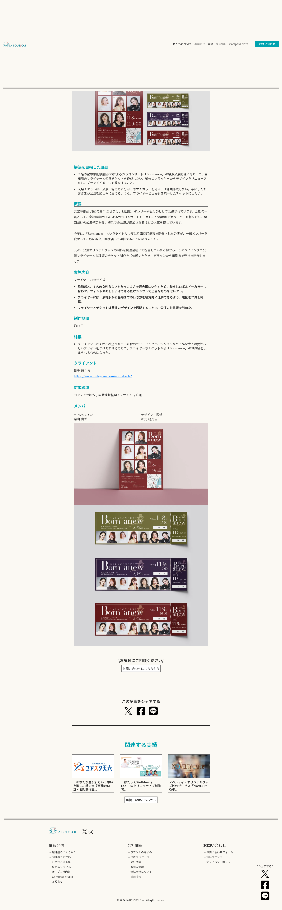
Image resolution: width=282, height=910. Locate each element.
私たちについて (182, 44)
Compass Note (238, 44)
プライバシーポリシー (219, 862)
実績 (210, 44)
